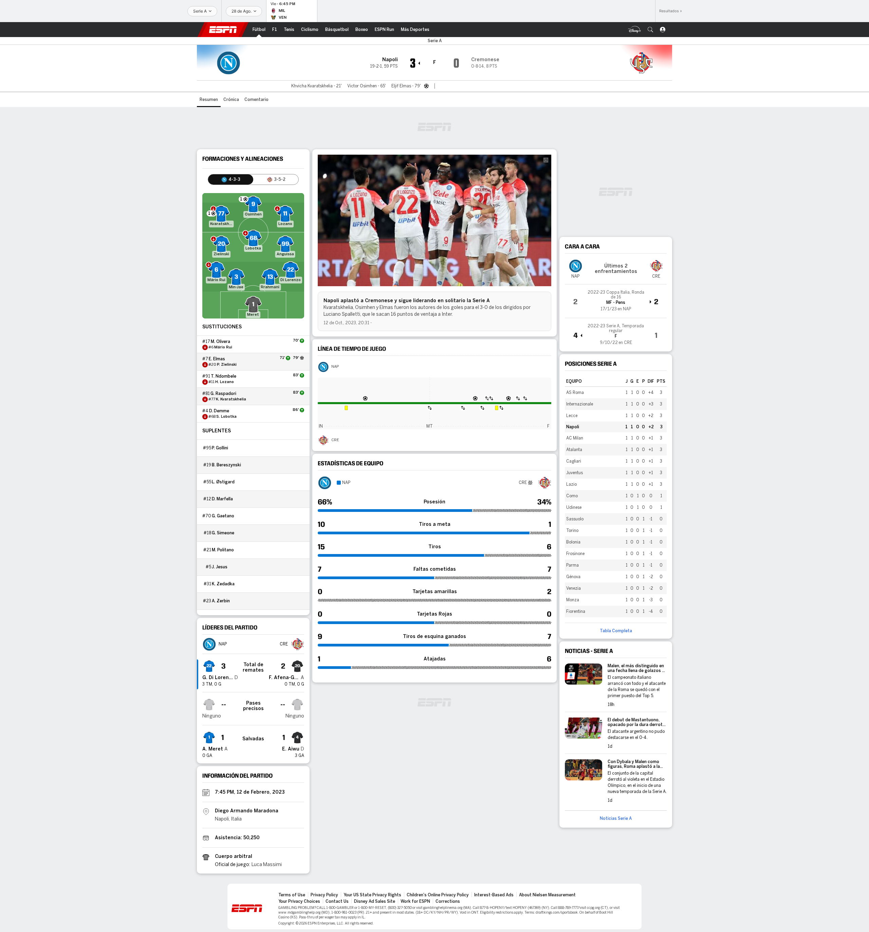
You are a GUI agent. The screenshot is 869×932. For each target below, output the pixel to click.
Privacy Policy (324, 895)
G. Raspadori (223, 393)
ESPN (223, 29)
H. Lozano (224, 382)
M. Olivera (220, 341)
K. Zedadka (223, 584)
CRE (335, 440)
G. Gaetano (223, 516)
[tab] (230, 179)
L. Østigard (223, 482)
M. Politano (223, 550)
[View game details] (616, 301)
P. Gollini (220, 448)
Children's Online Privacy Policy (438, 895)
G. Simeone (223, 533)
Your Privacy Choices (299, 901)
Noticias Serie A (616, 818)
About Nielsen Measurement (547, 895)
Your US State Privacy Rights (372, 895)
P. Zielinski (227, 365)
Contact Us (337, 901)
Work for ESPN (415, 901)
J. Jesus (219, 567)
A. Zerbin (221, 601)
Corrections (448, 901)
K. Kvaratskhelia (231, 399)
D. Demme (219, 411)
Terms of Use (291, 895)
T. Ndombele (223, 376)
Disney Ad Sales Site (374, 901)
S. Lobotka (226, 417)
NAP (335, 367)
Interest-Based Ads (494, 895)
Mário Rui (223, 347)
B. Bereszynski (226, 465)
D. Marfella (222, 499)
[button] (650, 29)
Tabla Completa (616, 630)
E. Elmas (217, 359)
